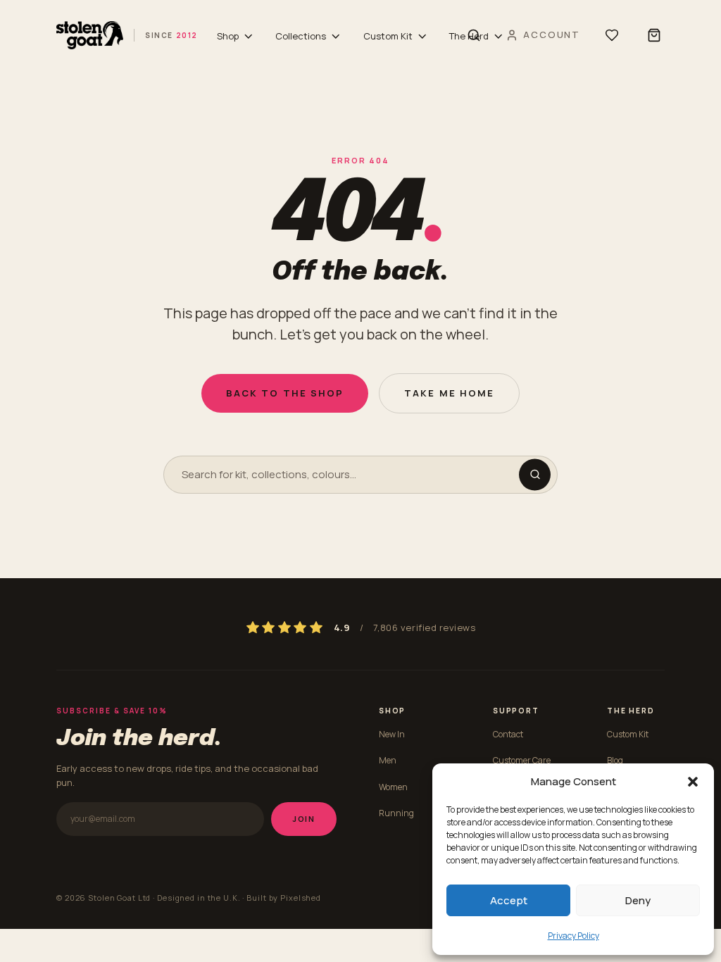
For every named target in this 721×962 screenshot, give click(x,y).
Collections (300, 36)
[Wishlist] (611, 35)
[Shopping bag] (654, 35)
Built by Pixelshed (283, 897)
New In (392, 734)
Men (387, 760)
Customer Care (522, 760)
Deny (638, 900)
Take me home (449, 393)
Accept (508, 900)
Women (393, 787)
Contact (508, 734)
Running (396, 813)
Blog (615, 760)
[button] (693, 782)
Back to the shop (285, 393)
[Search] (535, 474)
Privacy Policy (573, 936)
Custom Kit (388, 36)
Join (303, 818)
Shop (228, 36)
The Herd (469, 36)
